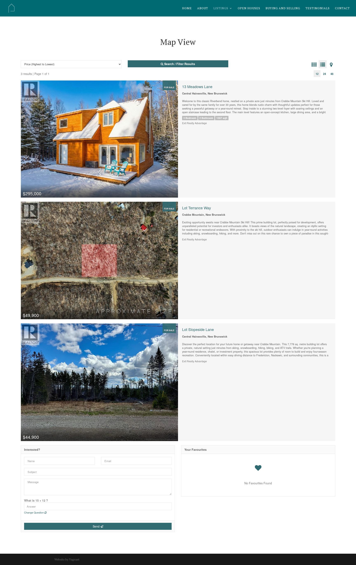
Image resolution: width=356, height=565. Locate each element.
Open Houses (249, 8)
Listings (220, 8)
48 (331, 74)
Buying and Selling (283, 8)
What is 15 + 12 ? (36, 500)
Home (187, 8)
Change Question (34, 512)
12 (317, 74)
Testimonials (318, 8)
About (202, 8)
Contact (342, 8)
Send (96, 526)
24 (324, 74)
